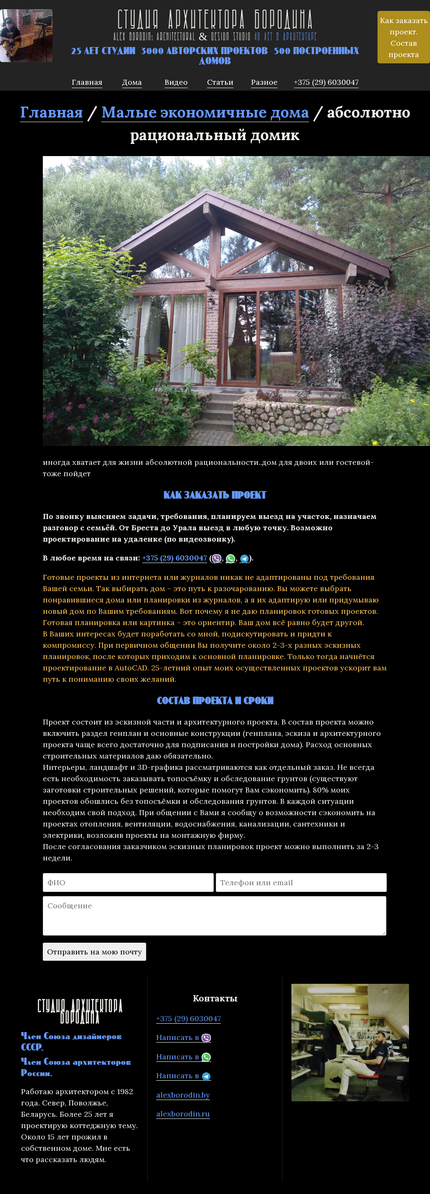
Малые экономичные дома (205, 112)
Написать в (178, 1037)
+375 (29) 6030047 (174, 558)
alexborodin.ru (183, 1113)
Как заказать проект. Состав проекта (404, 37)
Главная (51, 112)
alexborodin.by (183, 1095)
